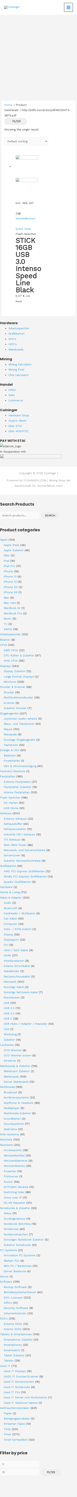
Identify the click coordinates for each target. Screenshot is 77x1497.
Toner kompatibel (15, 1439)
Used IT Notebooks (17, 1387)
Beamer (5, 639)
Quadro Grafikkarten (17, 881)
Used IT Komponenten (19, 1381)
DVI (6, 944)
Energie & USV (9, 750)
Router (8, 1181)
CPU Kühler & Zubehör (19, 655)
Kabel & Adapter (11, 897)
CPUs (3, 644)
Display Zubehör (14, 671)
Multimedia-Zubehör (17, 1113)
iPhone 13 (10, 581)
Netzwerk (10, 981)
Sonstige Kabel (14, 987)
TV (5, 624)
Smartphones (13, 1344)
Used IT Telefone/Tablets (21, 1402)
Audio (7, 902)
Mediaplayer (12, 1108)
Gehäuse (5, 813)
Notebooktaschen (16, 1234)
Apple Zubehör (14, 550)
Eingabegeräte (9, 713)
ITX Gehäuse (12, 839)
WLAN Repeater (14, 1202)
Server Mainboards (16, 1081)
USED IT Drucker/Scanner (21, 1376)
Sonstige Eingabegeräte (19, 739)
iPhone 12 (10, 576)
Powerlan (10, 1171)
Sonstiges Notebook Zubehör (24, 1239)
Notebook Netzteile (17, 1223)
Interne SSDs (13, 1329)
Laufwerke (7, 1044)
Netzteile (6, 1139)
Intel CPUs (11, 660)
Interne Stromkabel (17, 966)
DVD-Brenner (13, 1050)
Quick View (23, 228)
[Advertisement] (38, 55)
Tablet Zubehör (14, 1355)
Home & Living (10, 892)
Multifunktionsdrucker (18, 697)
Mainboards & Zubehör (15, 1066)
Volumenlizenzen (15, 1313)
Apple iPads (11, 545)
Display (8, 934)
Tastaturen (11, 745)
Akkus (7, 1213)
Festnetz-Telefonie (12, 771)
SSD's (4, 1318)
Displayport (11, 939)
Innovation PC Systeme (20, 1255)
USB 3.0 (9, 1013)
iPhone (8, 571)
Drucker (9, 692)
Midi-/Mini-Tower (15, 845)
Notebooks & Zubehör (15, 1208)
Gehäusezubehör (15, 829)
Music (7, 618)
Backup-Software (15, 1287)
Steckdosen (12, 997)
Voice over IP (13, 1197)
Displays (5, 666)
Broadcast (10, 1092)
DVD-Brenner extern (17, 1055)
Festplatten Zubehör (17, 787)
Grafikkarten (8, 866)
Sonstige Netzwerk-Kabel (21, 992)
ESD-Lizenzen (13, 1297)
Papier (8, 1413)
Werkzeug (10, 1034)
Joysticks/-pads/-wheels (20, 718)
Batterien (10, 755)
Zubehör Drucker (15, 708)
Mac (6, 597)
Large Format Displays (19, 676)
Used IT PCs (12, 1392)
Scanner (9, 702)
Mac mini (10, 602)
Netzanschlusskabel (17, 976)
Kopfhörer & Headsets (18, 1102)
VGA (6, 1029)
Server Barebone (15, 1271)
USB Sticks (11, 808)
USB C (8, 1018)
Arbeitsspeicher (10, 634)
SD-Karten (11, 802)
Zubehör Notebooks (17, 1245)
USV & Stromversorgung (20, 766)
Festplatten (7, 776)
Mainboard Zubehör (17, 1071)
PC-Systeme (8, 1250)
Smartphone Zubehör (18, 1339)
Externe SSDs (13, 1323)
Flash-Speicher (10, 797)
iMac (7, 555)
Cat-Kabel (10, 918)
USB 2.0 (9, 1008)
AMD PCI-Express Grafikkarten (24, 871)
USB (6, 1002)
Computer (10, 924)
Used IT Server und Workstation (25, 1397)
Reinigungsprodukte (17, 1418)
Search (50, 515)
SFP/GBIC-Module (16, 1187)
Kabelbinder (11, 971)
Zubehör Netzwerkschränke (22, 860)
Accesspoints (13, 1150)
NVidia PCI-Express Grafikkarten (25, 876)
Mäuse (8, 729)
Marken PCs (12, 1260)
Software (6, 1281)
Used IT (5, 1366)
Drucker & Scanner (12, 687)
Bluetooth (10, 908)
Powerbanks (12, 760)
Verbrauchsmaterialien (15, 1408)
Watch (8, 629)
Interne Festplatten (17, 792)
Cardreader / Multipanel (19, 913)
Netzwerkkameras (16, 1160)
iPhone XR (10, 592)
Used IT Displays (15, 1371)
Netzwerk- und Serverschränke (24, 850)
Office (8, 1302)
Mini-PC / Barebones (18, 1265)
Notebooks (11, 1229)
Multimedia (7, 1087)
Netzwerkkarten (14, 1165)
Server (4, 1276)
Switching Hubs (14, 1192)
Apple (4, 539)
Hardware (6, 887)
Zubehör (9, 1039)
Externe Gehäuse (15, 818)
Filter (51, 1472)
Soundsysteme (14, 1123)
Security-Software (16, 1308)
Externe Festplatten (17, 781)
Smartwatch (12, 1350)
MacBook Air (12, 608)
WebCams (10, 1129)
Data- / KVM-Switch (17, 929)
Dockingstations (14, 1218)
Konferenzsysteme (16, 1097)
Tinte (7, 1429)
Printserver (11, 1176)
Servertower (12, 855)
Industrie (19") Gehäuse (19, 834)
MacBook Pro (13, 613)
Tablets (9, 1360)
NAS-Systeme (9, 1134)
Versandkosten (25, 218)
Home (8, 104)
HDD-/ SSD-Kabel (16, 950)
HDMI (7, 955)
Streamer (10, 1060)
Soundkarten (12, 1118)
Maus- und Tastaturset (19, 723)
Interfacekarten (14, 960)
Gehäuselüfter (13, 823)
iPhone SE (11, 587)
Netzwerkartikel (14, 1155)
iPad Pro (9, 566)
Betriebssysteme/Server (20, 1292)
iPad (6, 560)
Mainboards (11, 1076)
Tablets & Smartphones (16, 1334)
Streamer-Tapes (14, 1423)
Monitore (10, 681)
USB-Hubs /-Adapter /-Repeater (25, 1023)
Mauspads (10, 734)
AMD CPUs (11, 650)
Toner (7, 1434)
